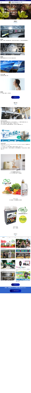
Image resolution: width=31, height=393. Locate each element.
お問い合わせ (16, 290)
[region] (15, 11)
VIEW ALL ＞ (15, 97)
